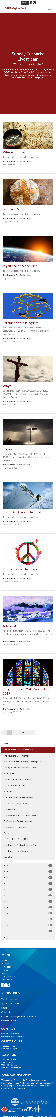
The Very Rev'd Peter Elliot (16, 839)
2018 (28, 913)
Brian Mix (8, 791)
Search (25, 2)
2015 (28, 931)
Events (4, 970)
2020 (28, 901)
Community (6, 1012)
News (4, 973)
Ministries (6, 967)
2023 (28, 883)
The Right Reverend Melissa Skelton (20, 767)
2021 (28, 895)
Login (50, 1116)
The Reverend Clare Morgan (16, 756)
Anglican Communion (32, 1109)
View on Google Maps (11, 1067)
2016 (28, 925)
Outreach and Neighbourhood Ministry (18, 1016)
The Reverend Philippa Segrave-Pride (21, 845)
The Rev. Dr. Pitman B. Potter (17, 779)
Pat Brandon (9, 773)
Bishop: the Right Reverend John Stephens (23, 761)
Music (4, 1008)
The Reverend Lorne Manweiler (18, 851)
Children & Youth (8, 1020)
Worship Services (9, 999)
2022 (28, 889)
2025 (28, 871)
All (5, 937)
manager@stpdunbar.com (12, 1036)
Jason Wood (9, 809)
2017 (28, 919)
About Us (5, 963)
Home (4, 960)
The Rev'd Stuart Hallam (14, 785)
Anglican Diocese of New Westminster (31, 1101)
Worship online (8, 976)
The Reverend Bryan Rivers (16, 827)
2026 (28, 865)
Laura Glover (9, 857)
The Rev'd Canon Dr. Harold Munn (19, 797)
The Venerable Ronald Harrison (18, 821)
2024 (28, 877)
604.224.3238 (7, 1033)
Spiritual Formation (10, 1003)
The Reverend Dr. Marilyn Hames (18, 749)
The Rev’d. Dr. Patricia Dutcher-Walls (20, 815)
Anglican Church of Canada (11, 1109)
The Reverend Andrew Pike (16, 803)
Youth (6, 833)
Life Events (6, 979)
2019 (28, 907)
